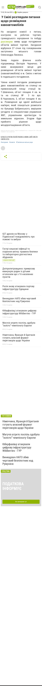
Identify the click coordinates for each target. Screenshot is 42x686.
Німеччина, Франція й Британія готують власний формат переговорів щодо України (18, 337)
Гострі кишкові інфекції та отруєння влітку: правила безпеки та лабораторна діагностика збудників (20, 253)
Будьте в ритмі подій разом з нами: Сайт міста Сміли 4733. (19, 138)
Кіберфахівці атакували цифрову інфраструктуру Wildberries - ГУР (19, 312)
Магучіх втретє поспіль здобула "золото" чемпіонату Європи (18, 324)
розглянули (7, 41)
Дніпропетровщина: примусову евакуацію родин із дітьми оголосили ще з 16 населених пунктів (18, 272)
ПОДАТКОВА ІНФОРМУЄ (13, 486)
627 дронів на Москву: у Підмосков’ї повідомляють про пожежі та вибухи (18, 236)
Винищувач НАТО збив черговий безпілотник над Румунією (19, 300)
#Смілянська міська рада (24, 142)
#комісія (12, 142)
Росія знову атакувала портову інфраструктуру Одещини (18, 288)
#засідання (4, 142)
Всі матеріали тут (21, 502)
